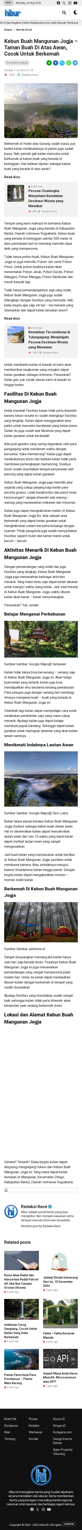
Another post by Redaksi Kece (41, 1226)
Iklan (7, 1432)
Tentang (9, 1439)
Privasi (33, 1419)
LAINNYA (69, 1524)
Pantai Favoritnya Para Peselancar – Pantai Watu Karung (20, 1379)
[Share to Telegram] (75, 62)
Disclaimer (11, 1425)
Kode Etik (10, 1419)
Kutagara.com (62, 1432)
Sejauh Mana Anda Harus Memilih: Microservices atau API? (60, 1377)
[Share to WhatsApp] (68, 62)
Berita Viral (24, 29)
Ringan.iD (59, 1425)
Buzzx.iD (59, 1419)
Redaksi (34, 1425)
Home (8, 29)
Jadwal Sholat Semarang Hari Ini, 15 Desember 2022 (60, 1281)
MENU (8, 3)
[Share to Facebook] (55, 62)
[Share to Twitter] (62, 62)
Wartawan (35, 1432)
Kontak (33, 1439)
